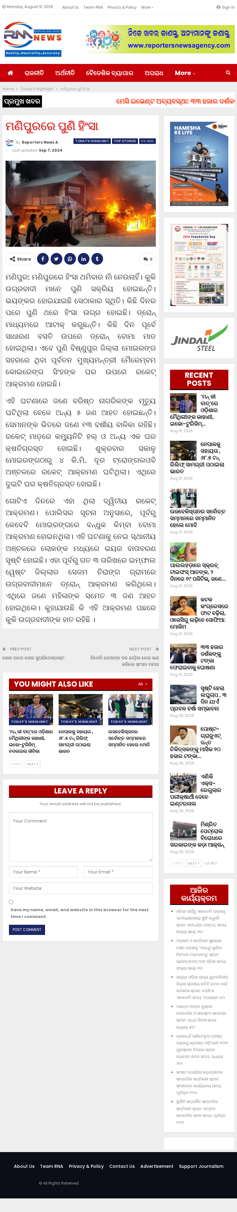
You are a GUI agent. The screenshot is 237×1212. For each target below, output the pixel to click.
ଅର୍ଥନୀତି (65, 73)
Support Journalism (201, 1166)
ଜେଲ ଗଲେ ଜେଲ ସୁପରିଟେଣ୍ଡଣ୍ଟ (33, 657)
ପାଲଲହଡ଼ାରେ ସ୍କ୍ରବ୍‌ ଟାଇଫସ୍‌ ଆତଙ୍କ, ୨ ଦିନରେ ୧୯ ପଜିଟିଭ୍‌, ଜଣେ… (198, 572)
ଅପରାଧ (154, 73)
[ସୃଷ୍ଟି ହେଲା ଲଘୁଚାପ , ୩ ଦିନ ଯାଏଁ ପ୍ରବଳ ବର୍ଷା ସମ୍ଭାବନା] (183, 695)
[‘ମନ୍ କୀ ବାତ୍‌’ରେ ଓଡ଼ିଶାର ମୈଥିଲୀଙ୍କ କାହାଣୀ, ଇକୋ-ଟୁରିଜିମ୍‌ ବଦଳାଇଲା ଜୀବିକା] (31, 709)
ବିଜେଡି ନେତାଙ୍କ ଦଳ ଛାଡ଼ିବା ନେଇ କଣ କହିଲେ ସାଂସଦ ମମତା (124, 660)
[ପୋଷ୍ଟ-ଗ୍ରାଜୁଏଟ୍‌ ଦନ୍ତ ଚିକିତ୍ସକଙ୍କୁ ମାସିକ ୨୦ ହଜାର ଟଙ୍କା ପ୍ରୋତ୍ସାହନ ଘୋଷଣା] (183, 735)
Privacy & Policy (122, 7)
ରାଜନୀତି (34, 73)
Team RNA (93, 7)
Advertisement (156, 1166)
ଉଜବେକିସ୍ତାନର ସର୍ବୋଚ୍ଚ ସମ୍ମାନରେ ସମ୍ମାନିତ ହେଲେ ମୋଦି (198, 518)
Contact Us (122, 1166)
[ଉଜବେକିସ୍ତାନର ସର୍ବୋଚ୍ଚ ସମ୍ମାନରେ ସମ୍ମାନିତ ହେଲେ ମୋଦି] (130, 709)
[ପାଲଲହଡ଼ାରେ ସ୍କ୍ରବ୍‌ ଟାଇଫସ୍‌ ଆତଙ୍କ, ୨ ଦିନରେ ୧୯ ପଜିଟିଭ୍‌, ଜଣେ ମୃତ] (183, 552)
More (146, 7)
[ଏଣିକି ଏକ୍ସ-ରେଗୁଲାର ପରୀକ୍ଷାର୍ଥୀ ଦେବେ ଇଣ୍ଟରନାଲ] (183, 783)
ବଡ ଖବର (147, 141)
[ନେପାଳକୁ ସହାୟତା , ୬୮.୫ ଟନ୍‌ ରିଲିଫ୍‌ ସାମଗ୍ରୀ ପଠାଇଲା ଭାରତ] (81, 709)
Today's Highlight (92, 141)
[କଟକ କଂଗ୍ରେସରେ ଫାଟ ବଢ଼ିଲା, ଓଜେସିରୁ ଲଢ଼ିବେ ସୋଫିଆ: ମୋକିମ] (183, 606)
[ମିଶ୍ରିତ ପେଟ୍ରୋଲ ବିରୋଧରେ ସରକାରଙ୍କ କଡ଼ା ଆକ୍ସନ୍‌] (183, 831)
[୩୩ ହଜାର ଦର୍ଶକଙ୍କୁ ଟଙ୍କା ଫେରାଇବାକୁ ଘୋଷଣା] (183, 653)
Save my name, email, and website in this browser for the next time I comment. (79, 913)
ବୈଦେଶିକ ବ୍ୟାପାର (109, 73)
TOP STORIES (125, 141)
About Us (70, 7)
